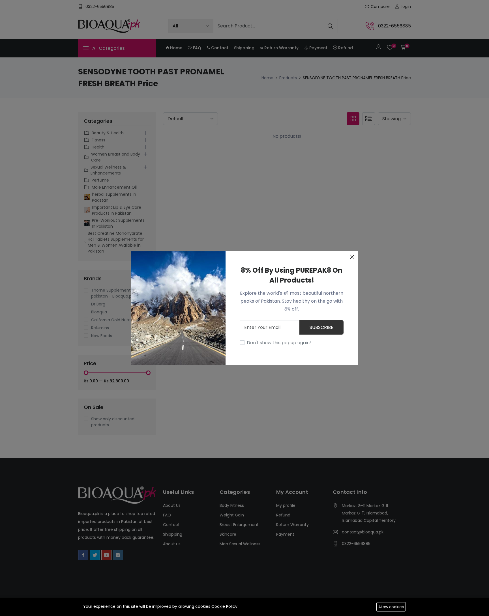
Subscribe (321, 327)
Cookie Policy (224, 606)
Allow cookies (391, 606)
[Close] (352, 256)
